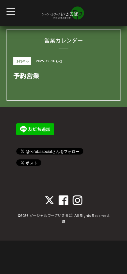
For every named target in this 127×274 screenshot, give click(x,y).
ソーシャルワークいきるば (50, 215)
